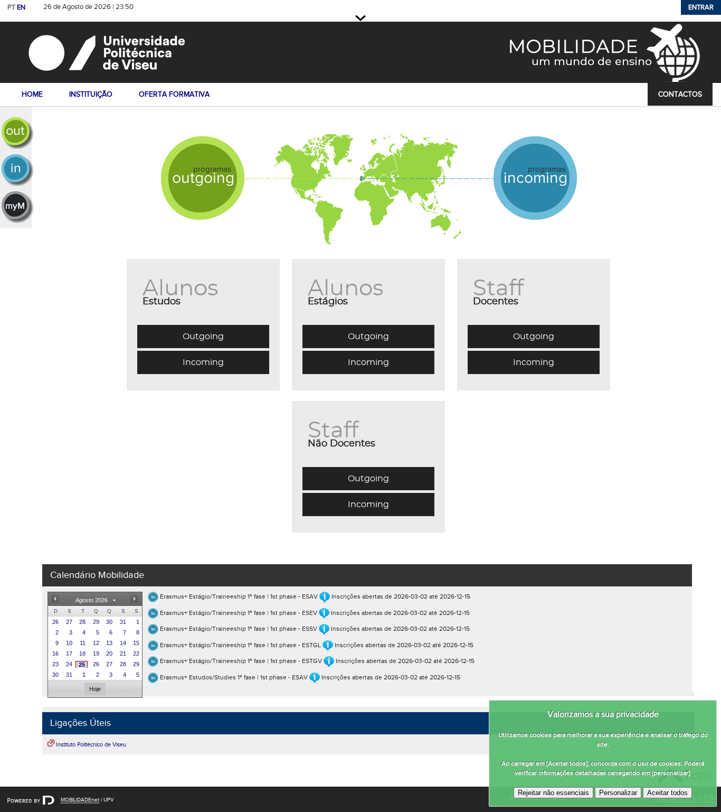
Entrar (701, 7)
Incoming (203, 362)
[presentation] (55, 622)
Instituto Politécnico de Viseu (91, 744)
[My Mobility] (16, 207)
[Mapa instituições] (368, 188)
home (32, 94)
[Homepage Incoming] (528, 188)
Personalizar (618, 793)
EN (21, 7)
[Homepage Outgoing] (209, 188)
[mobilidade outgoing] (16, 133)
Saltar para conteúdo (171, 7)
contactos (680, 94)
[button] (55, 599)
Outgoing (203, 336)
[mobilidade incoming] (16, 170)
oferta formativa (174, 94)
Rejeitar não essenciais (553, 793)
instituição (90, 94)
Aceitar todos (667, 793)
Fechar (360, 18)
